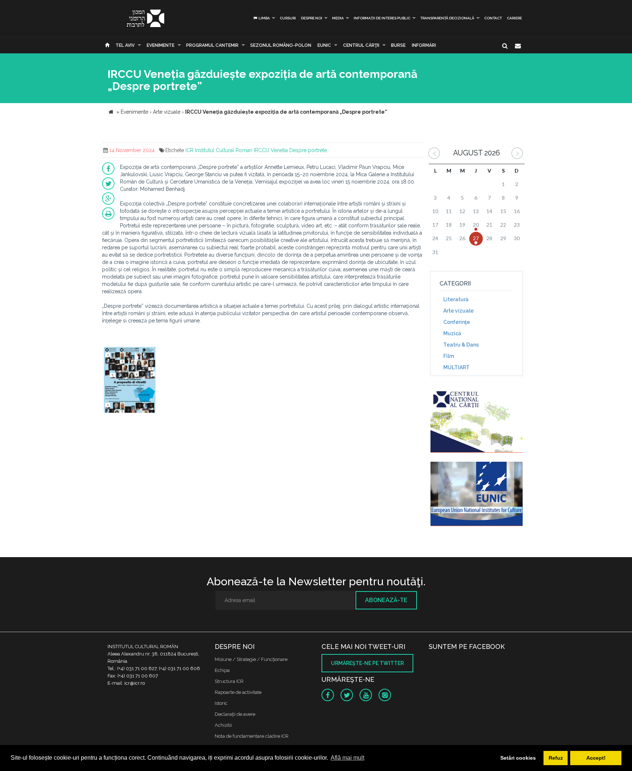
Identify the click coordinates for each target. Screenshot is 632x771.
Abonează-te (386, 600)
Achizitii (223, 725)
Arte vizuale (458, 311)
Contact (493, 18)
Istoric (221, 703)
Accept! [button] (596, 758)
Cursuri (288, 18)
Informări (424, 45)
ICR (189, 150)
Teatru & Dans (461, 345)
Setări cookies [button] (518, 758)
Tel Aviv (125, 45)
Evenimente (160, 45)
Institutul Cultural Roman (223, 150)
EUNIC (324, 45)
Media (338, 18)
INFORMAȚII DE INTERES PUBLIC (382, 18)
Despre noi (311, 18)
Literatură (456, 299)
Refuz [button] (556, 758)
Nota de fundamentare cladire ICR (252, 736)
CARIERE (514, 18)
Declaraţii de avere (235, 714)
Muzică (452, 333)
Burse (398, 45)
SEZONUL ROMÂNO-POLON (280, 45)
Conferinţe (456, 322)
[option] (129, 381)
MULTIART (456, 367)
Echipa (222, 670)
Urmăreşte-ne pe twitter (367, 663)
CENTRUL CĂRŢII (361, 45)
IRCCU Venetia (271, 150)
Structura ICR (229, 681)
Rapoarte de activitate (238, 692)
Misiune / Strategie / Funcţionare (251, 659)
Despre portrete (308, 150)
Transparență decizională (447, 18)
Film (448, 356)
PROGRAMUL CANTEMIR (212, 45)
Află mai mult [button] (347, 758)
